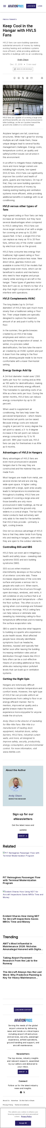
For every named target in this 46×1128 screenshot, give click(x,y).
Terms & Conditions (22, 1105)
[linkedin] (19, 78)
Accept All (23, 1123)
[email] (31, 78)
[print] (42, 78)
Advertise (14, 1100)
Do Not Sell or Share (27, 1100)
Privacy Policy (8, 1105)
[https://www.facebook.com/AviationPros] (21, 1092)
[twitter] (23, 78)
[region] (23, 1118)
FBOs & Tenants (10, 19)
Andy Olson (22, 59)
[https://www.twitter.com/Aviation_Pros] (24, 1092)
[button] (4, 6)
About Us (6, 1100)
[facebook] (14, 78)
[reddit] (27, 78)
